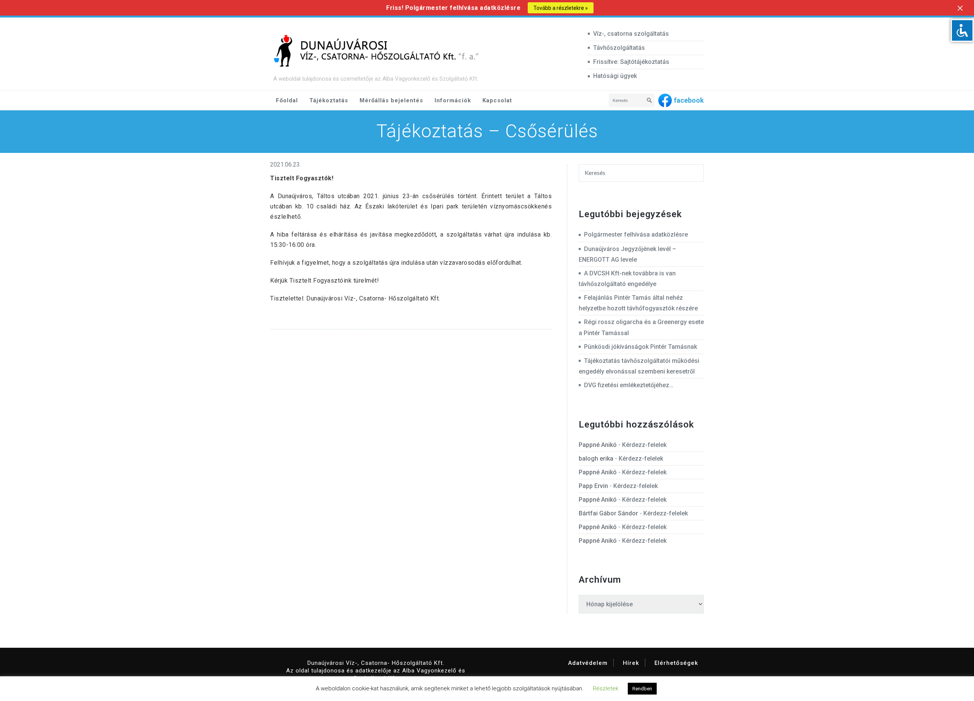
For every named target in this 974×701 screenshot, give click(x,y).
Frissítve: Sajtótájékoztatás (631, 61)
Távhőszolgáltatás (619, 47)
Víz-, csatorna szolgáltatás (631, 33)
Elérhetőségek (676, 663)
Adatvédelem (588, 663)
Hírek (631, 663)
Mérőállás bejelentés (391, 100)
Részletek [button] (605, 688)
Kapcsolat (497, 100)
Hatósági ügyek (615, 75)
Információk (452, 100)
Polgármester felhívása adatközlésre (636, 234)
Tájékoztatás (328, 100)
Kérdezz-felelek (644, 444)
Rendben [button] (642, 688)
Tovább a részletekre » (560, 8)
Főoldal (287, 100)
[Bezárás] (960, 8)
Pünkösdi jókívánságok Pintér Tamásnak (640, 346)
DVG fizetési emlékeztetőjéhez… (628, 385)
